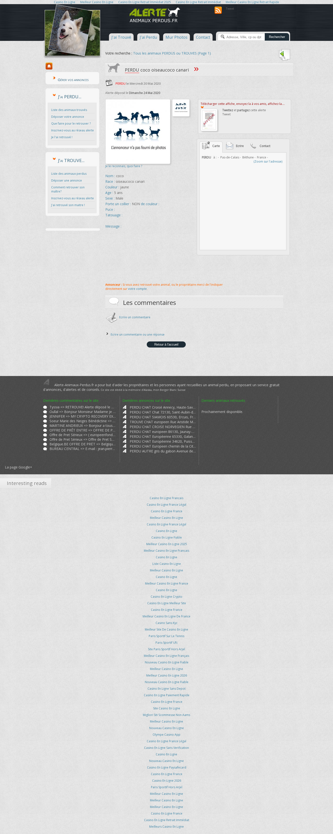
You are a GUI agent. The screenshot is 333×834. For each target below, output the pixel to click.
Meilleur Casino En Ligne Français (166, 656)
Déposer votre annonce (67, 117)
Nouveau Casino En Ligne (166, 728)
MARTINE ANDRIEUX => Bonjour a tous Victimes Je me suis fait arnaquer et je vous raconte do (82, 425)
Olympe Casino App (166, 735)
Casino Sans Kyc (166, 623)
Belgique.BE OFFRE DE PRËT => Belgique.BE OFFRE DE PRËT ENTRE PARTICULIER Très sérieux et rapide (82, 444)
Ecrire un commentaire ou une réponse (138, 334)
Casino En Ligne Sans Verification (166, 748)
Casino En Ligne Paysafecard (166, 767)
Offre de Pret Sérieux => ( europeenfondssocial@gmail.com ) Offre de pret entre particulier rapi (82, 434)
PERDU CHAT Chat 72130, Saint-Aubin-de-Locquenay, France (163, 412)
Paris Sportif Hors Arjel (166, 787)
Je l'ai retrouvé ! (61, 137)
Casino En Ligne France (166, 511)
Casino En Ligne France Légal (166, 505)
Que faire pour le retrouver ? (71, 123)
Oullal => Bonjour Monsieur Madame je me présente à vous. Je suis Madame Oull (82, 411)
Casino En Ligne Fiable (166, 537)
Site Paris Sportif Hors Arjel (166, 649)
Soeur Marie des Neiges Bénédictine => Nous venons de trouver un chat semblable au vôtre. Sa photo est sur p (82, 421)
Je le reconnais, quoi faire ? (123, 166)
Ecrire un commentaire (134, 317)
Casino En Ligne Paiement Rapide (166, 695)
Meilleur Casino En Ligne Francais (166, 551)
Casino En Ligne (166, 531)
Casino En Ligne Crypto (166, 597)
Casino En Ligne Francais (166, 498)
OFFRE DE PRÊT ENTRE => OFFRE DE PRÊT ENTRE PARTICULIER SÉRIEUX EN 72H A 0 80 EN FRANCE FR (82, 430)
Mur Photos (176, 37)
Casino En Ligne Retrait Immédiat (166, 820)
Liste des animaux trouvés (69, 110)
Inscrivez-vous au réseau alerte (72, 130)
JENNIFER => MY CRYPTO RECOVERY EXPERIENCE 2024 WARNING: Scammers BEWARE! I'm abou (82, 416)
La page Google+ (18, 467)
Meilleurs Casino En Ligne (166, 827)
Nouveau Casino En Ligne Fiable (166, 662)
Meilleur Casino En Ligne (166, 518)
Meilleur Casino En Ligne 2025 (166, 544)
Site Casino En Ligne (166, 708)
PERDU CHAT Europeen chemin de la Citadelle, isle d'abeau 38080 (163, 446)
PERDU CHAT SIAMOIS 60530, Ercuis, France (163, 417)
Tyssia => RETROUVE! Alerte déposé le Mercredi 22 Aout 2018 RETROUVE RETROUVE (82, 407)
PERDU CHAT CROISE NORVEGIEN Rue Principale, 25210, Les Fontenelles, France (163, 426)
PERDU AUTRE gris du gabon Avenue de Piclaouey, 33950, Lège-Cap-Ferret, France (163, 451)
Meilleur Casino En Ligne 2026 (166, 675)
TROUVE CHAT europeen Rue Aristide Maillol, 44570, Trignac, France (163, 422)
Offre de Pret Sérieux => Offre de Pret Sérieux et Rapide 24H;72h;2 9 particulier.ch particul (82, 439)
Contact (203, 37)
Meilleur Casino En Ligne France (166, 583)
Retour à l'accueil (166, 344)
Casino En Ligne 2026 (166, 781)
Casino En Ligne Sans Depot (166, 689)
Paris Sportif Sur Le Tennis (166, 636)
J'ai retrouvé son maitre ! (68, 205)
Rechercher (277, 37)
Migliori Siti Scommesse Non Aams (166, 715)
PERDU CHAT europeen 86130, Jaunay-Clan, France (163, 431)
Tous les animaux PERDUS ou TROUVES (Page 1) (172, 53)
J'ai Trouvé (121, 37)
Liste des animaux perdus (69, 174)
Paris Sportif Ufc (167, 643)
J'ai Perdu (148, 37)
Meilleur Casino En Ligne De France (166, 616)
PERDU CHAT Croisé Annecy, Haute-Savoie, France (163, 407)
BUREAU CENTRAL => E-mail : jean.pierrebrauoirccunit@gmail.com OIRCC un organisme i (82, 448)
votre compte (137, 289)
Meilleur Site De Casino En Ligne (166, 629)
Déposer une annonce (66, 180)
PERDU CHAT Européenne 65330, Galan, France (163, 436)
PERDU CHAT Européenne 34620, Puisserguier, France (163, 441)
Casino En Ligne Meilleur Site (166, 603)
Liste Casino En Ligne (166, 564)
